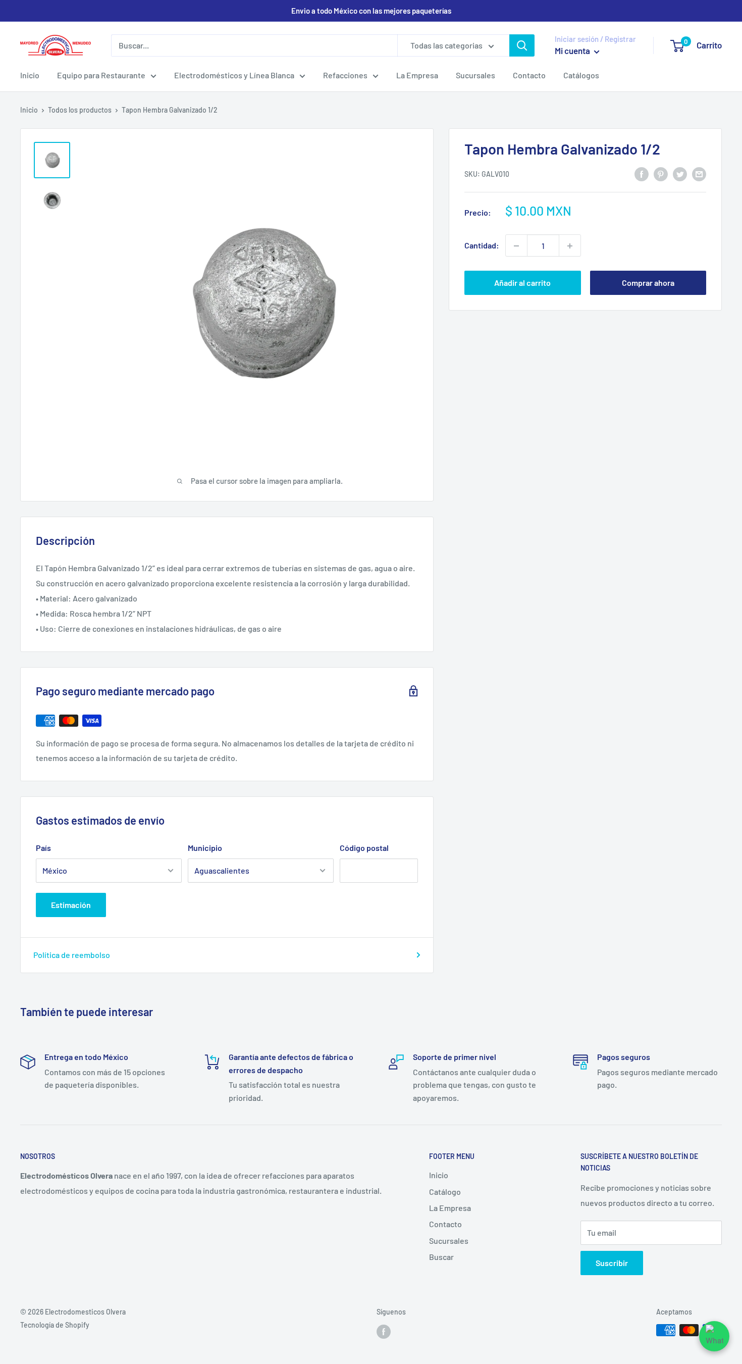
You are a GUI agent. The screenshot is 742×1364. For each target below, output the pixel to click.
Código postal (364, 847)
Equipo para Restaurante (101, 75)
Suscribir (612, 1263)
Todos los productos (80, 110)
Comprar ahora (648, 283)
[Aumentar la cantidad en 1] (569, 246)
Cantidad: (481, 245)
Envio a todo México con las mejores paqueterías (371, 10)
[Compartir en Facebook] (641, 173)
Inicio (29, 75)
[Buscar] (522, 45)
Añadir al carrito (522, 283)
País (43, 847)
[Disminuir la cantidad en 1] (516, 246)
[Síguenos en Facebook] (384, 1331)
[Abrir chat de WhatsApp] (714, 1336)
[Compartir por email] (699, 173)
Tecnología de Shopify (54, 1325)
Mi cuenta (573, 50)
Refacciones (345, 75)
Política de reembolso (71, 954)
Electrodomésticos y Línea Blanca (234, 75)
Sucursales (475, 75)
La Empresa (417, 75)
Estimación (71, 905)
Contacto (529, 75)
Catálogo (445, 1191)
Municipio (205, 847)
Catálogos (581, 75)
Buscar (441, 1256)
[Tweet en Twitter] (680, 173)
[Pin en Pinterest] (661, 173)
